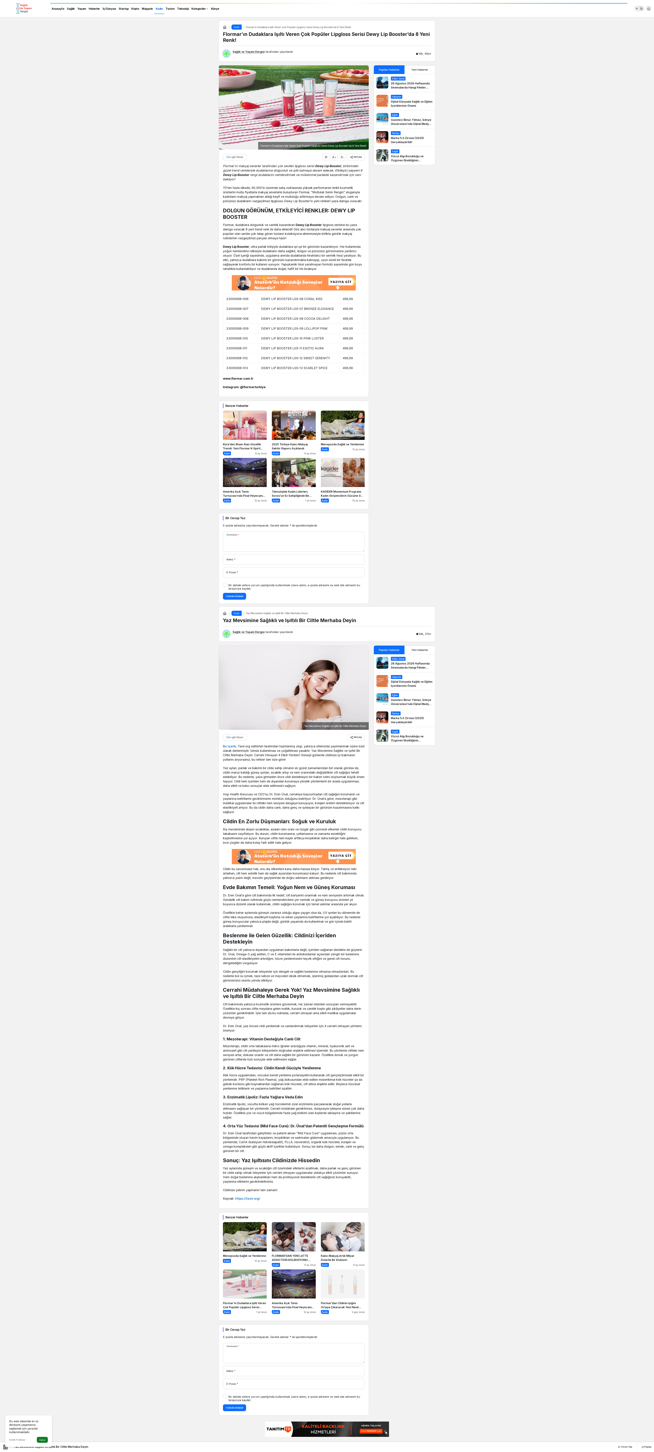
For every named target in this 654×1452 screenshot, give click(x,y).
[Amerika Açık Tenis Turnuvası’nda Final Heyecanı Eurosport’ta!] (245, 480)
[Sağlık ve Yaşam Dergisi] (24, 8)
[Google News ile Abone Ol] (235, 157)
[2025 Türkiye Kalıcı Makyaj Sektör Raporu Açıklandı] (294, 433)
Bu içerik (229, 746)
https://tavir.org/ (247, 1198)
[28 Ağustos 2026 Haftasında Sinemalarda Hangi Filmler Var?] (404, 83)
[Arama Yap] (648, 8)
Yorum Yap (626, 1446)
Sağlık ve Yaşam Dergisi (249, 51)
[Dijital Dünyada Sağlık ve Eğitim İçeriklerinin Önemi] (404, 101)
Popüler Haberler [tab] (389, 69)
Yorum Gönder (234, 596)
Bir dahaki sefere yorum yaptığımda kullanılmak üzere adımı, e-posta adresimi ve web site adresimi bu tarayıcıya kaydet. (294, 586)
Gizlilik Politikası (17, 1440)
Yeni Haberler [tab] (419, 69)
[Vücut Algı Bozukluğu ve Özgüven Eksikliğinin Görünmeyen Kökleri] (404, 156)
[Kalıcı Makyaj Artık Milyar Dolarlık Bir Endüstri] (343, 1244)
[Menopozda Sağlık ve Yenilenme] (343, 433)
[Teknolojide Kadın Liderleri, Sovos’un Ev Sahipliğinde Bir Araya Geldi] (294, 480)
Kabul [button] (42, 1440)
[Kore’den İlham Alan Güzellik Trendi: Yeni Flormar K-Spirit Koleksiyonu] (245, 433)
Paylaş (647, 1446)
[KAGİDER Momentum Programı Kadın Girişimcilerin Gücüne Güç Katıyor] (343, 480)
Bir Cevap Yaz (235, 518)
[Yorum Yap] (326, 157)
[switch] (639, 8)
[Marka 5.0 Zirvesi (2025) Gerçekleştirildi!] (404, 138)
